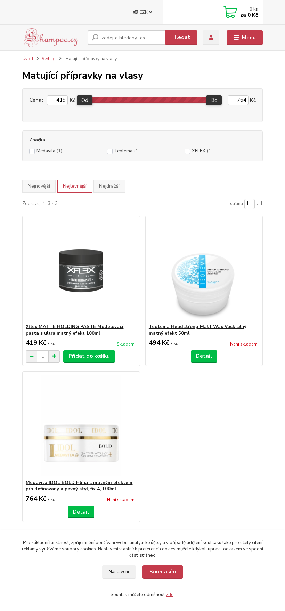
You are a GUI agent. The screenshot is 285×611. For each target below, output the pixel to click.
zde (169, 595)
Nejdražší (109, 186)
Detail (204, 355)
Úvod (27, 59)
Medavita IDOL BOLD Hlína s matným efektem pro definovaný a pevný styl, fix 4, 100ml (79, 485)
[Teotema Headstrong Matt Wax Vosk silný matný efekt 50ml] (204, 269)
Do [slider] (214, 100)
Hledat (181, 37)
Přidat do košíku (89, 355)
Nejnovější (39, 186)
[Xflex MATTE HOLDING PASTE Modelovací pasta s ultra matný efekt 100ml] (81, 269)
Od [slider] (84, 100)
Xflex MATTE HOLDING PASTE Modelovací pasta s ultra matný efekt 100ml (74, 330)
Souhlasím (162, 571)
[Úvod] (52, 37)
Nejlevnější (75, 186)
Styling (49, 59)
